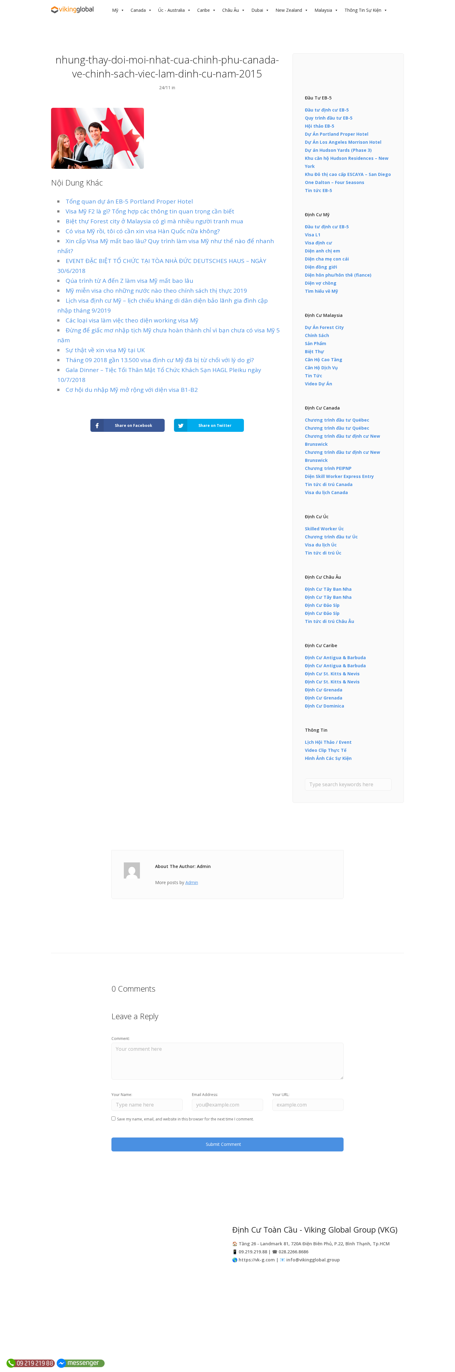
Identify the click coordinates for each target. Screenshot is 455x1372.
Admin (191, 882)
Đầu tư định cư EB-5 (327, 110)
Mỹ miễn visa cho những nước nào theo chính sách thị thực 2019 (156, 291)
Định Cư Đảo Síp (322, 605)
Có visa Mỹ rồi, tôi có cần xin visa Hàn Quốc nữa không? (143, 231)
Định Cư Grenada (323, 690)
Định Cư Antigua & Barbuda (335, 657)
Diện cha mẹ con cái (327, 259)
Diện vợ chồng (320, 283)
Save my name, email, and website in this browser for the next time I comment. (185, 1119)
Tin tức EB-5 (318, 190)
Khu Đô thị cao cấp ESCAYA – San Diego (348, 174)
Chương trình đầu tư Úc (331, 537)
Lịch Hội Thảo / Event (328, 742)
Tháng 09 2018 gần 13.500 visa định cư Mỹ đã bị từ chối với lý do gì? (160, 360)
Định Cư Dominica (324, 706)
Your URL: (280, 1094)
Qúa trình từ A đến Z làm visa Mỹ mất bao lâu (129, 281)
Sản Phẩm (315, 343)
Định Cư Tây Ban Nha (328, 589)
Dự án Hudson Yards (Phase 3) (338, 150)
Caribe (203, 10)
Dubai (257, 10)
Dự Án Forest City (324, 327)
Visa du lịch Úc (321, 545)
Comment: (120, 1038)
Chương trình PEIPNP (328, 468)
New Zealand (288, 10)
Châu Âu (230, 10)
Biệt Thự (314, 351)
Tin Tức (313, 376)
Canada (138, 10)
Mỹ (115, 10)
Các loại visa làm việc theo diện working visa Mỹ (132, 320)
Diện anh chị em (322, 251)
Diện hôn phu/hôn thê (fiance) (338, 275)
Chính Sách (317, 335)
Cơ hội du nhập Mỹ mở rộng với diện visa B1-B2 (132, 390)
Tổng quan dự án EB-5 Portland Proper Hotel (129, 201)
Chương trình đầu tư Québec (337, 420)
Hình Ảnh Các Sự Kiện (328, 758)
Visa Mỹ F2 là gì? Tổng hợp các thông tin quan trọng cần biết (150, 211)
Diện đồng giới (321, 267)
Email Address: (205, 1094)
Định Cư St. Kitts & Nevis (332, 674)
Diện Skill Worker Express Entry (339, 476)
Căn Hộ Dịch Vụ (321, 367)
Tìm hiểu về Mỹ (321, 291)
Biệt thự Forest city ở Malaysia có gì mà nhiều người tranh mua (154, 221)
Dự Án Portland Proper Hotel (336, 134)
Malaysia (323, 10)
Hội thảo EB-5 (319, 126)
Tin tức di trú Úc (323, 553)
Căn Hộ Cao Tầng (323, 359)
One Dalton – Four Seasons (334, 182)
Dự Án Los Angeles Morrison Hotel (343, 142)
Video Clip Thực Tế (325, 750)
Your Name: (121, 1094)
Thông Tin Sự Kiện (362, 10)
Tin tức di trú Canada (329, 484)
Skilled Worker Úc (324, 529)
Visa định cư (318, 243)
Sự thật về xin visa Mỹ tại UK (105, 350)
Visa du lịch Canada (326, 492)
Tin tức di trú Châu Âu (329, 621)
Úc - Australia (171, 10)
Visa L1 (312, 235)
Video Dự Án (318, 384)
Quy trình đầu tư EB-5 (329, 118)
